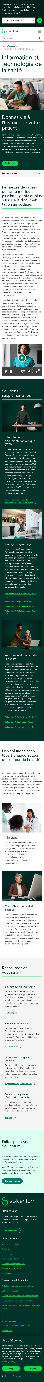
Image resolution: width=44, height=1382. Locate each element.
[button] (13, 1376)
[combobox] (22, 38)
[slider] (11, 371)
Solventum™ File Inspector (17, 727)
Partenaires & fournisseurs (13, 1259)
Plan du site (7, 1330)
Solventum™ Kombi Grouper (18, 606)
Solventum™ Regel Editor (16, 601)
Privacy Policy (8, 1361)
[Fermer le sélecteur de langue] (39, 5)
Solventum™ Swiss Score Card (19, 717)
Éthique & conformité (11, 1268)
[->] (39, 20)
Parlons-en (10, 163)
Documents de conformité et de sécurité (20, 1296)
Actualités (6, 1273)
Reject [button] (33, 1368)
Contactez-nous (9, 1321)
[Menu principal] (39, 31)
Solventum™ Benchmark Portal (19, 722)
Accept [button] (11, 1368)
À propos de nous (10, 1244)
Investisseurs (7, 1254)
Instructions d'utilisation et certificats (18, 1300)
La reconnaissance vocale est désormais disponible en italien (19, 501)
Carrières (6, 1249)
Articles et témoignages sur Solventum (19, 1286)
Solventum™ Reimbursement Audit (21, 611)
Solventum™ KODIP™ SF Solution (20, 594)
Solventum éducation (11, 1291)
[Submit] (39, 38)
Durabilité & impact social (13, 1264)
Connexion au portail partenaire (16, 1326)
